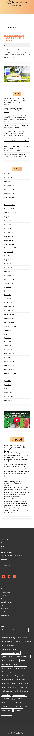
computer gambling (8, 638)
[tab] (15, 9)
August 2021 (8, 330)
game (4, 660)
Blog (2, 546)
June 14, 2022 (8, 44)
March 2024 (8, 232)
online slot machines (21, 691)
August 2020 (8, 377)
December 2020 (9, 361)
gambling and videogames (10, 653)
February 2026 (9, 181)
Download (4, 559)
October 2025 (9, 197)
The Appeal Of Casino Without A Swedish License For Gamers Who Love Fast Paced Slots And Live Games (16, 118)
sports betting (6, 710)
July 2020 (7, 381)
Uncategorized (5, 612)
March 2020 (8, 396)
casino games (6, 634)
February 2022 (9, 306)
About (3, 543)
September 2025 (10, 201)
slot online (18, 706)
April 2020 (8, 393)
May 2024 (7, 228)
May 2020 (7, 389)
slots (25, 706)
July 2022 (7, 287)
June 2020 (7, 385)
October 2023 (9, 244)
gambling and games (9, 649)
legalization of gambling (10, 676)
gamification (6, 664)
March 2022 (8, 303)
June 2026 (7, 173)
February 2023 (9, 271)
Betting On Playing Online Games (11, 555)
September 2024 (10, 213)
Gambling (4, 595)
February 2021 (9, 353)
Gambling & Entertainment (9, 599)
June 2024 (7, 224)
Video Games (5, 615)
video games (6, 714)
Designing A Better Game (9, 552)
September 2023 (10, 248)
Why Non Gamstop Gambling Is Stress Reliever (14, 38)
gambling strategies (22, 657)
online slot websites (19, 695)
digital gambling (7, 641)
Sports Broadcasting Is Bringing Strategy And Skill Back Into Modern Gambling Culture (15, 133)
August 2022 (8, 283)
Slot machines (6, 706)
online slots (6, 695)
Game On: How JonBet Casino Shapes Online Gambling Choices (16, 155)
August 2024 (8, 217)
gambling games (7, 657)
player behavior (17, 699)
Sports (3, 605)
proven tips (6, 702)
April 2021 (8, 346)
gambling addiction (8, 645)
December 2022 (9, 279)
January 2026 (9, 185)
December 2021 (9, 314)
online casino (21, 679)
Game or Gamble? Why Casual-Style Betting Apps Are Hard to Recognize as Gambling (17, 148)
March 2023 (8, 267)
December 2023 (9, 240)
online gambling (24, 683)
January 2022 (9, 310)
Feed (18, 439)
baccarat (5, 630)
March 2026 (8, 177)
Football (18, 641)
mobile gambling (7, 679)
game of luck (13, 660)
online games (25, 687)
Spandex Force (19, 2)
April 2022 (8, 299)
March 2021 (8, 349)
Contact (3, 562)
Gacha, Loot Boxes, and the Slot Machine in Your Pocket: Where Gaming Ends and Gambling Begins (15, 101)
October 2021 (9, 322)
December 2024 (9, 205)
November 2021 (9, 318)
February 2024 (9, 236)
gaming (16, 664)
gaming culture (7, 668)
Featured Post (5, 592)
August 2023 (8, 252)
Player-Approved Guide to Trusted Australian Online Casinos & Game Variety (16, 141)
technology (18, 710)
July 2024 (7, 220)
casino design (23, 630)
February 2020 (9, 400)
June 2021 (7, 338)
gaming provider (20, 668)
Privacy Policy (5, 565)
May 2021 (7, 342)
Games (23, 660)
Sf (1, 549)
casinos (16, 634)
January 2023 (9, 275)
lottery (23, 676)
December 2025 (9, 189)
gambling (28, 641)
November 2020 (9, 365)
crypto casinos (22, 638)
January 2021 (9, 357)
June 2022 (7, 291)
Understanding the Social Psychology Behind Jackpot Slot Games (15, 110)
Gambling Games (6, 602)
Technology (4, 608)
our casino (5, 699)
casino (13, 630)
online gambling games (9, 687)
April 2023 (8, 263)
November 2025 (9, 193)
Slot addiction (17, 702)
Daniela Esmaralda (20, 44)
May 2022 (7, 295)
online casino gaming (9, 683)
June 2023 (7, 256)
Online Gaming (7, 691)
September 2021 (10, 326)
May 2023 (7, 260)
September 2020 (10, 373)
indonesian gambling (9, 672)
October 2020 (9, 369)
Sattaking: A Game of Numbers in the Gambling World (16, 126)
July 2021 (7, 334)
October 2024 (9, 209)
